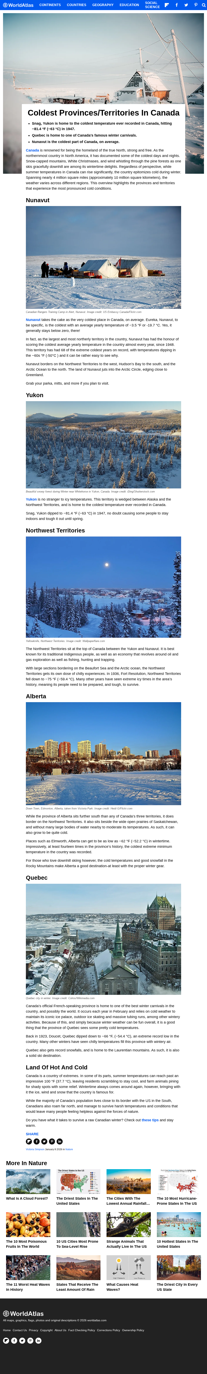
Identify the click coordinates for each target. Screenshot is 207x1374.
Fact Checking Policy (81, 1330)
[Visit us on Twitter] (22, 1341)
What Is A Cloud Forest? (27, 1198)
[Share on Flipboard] (29, 1141)
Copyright (46, 1330)
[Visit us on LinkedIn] (38, 1341)
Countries (76, 5)
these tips (150, 1120)
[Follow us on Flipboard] (6, 1341)
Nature (69, 1149)
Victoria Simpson (35, 1149)
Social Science (152, 5)
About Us (60, 1330)
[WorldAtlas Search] (204, 5)
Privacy (33, 1330)
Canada (32, 150)
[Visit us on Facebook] (14, 1341)
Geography (103, 5)
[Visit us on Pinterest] (30, 1341)
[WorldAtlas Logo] (19, 5)
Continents (50, 5)
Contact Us (20, 1330)
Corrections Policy (108, 1330)
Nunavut (33, 320)
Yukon (31, 499)
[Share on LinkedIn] (60, 1141)
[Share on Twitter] (44, 1141)
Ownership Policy (133, 1330)
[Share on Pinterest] (52, 1141)
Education (129, 5)
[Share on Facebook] (37, 1141)
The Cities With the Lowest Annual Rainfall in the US (129, 1203)
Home (7, 1330)
